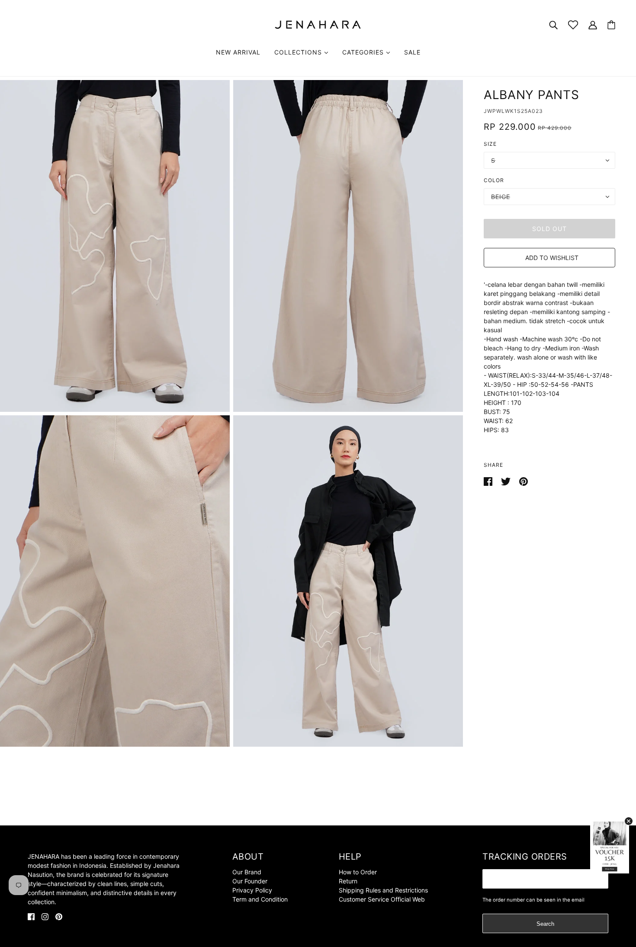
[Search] (553, 24)
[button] (549, 257)
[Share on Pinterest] (523, 481)
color (494, 180)
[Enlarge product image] (115, 246)
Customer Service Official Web (382, 899)
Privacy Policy (252, 890)
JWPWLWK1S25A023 (513, 111)
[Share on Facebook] (489, 481)
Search (545, 924)
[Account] (592, 24)
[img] (31, 916)
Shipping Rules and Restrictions (383, 890)
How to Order (358, 872)
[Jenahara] (318, 24)
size (490, 144)
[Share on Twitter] (507, 481)
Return (348, 881)
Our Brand (246, 872)
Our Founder (249, 881)
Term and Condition (260, 899)
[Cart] (611, 24)
